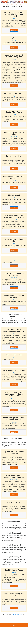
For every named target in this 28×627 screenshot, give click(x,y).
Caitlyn (14, 243)
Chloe (14, 299)
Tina (14, 334)
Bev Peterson (14, 398)
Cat (14, 456)
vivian (14, 357)
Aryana (14, 572)
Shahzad (14, 59)
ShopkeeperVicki (14, 479)
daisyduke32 (14, 219)
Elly (14, 373)
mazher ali (14, 277)
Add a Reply (14, 30)
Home (13, 625)
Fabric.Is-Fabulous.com (17, 614)
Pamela (14, 180)
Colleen (14, 114)
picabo (14, 505)
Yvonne (14, 197)
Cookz (14, 40)
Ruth (14, 158)
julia (14, 260)
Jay (14, 96)
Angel (14, 18)
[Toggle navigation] (25, 625)
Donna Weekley (14, 598)
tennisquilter (14, 136)
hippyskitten (14, 422)
